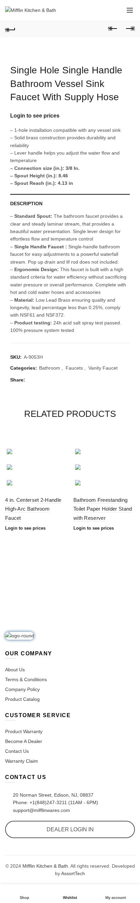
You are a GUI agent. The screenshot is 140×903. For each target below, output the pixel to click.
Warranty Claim (21, 761)
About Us (15, 669)
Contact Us (17, 751)
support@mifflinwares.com (41, 810)
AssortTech (73, 873)
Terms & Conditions (26, 679)
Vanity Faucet (103, 368)
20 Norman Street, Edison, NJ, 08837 (52, 795)
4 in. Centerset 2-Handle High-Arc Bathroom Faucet (33, 509)
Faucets (74, 368)
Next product (129, 29)
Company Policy (22, 689)
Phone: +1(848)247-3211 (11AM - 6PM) (55, 802)
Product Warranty (23, 731)
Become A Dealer (23, 741)
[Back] (10, 29)
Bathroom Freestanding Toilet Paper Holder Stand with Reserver (102, 509)
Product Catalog (22, 699)
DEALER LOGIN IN (70, 829)
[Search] (114, 10)
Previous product (112, 29)
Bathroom (49, 368)
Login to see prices (34, 116)
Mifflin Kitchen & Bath (45, 866)
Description (26, 203)
